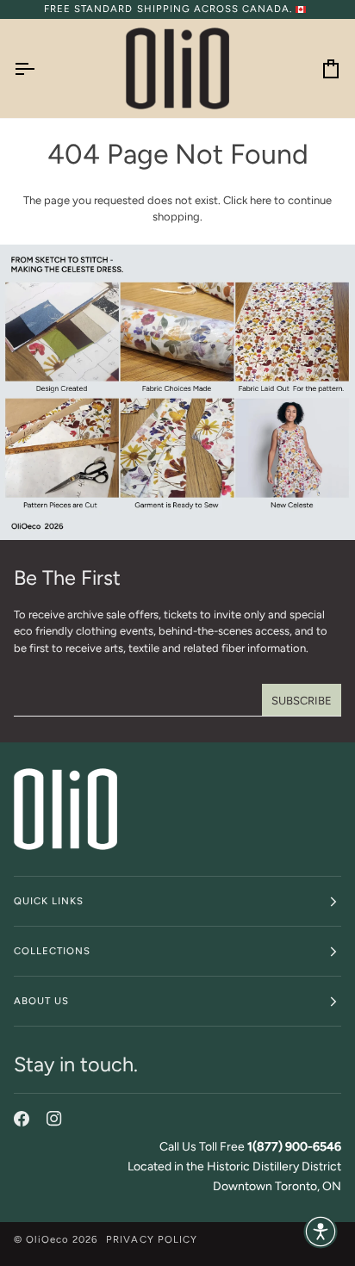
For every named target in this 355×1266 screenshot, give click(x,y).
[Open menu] (39, 68)
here (260, 200)
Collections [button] (52, 951)
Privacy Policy (151, 1239)
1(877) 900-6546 (294, 1146)
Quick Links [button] (49, 901)
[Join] (301, 700)
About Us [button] (41, 1001)
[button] (320, 1231)
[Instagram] (54, 1118)
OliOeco (47, 1239)
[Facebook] (21, 1118)
